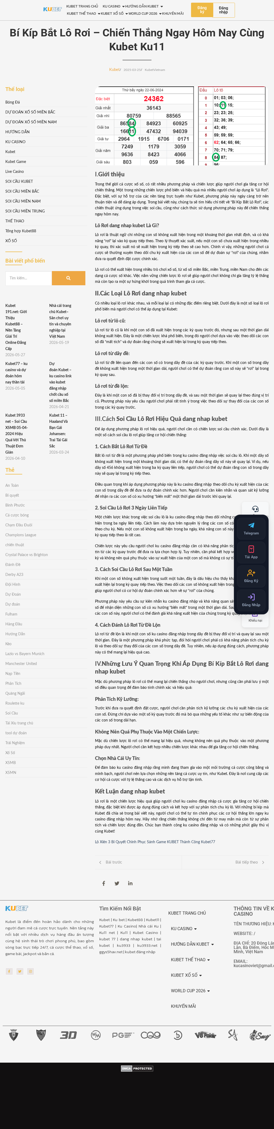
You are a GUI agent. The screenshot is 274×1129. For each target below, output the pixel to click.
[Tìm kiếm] (68, 278)
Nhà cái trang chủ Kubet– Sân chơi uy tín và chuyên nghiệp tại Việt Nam (60, 321)
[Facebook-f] (9, 971)
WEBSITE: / (244, 933)
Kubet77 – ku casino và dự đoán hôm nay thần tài (16, 373)
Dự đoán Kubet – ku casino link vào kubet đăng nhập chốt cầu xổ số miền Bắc (60, 382)
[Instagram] (31, 971)
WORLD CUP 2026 (142, 13)
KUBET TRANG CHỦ (82, 6)
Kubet (114, 70)
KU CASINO (111, 6)
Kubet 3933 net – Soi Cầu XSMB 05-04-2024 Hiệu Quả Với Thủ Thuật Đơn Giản (16, 434)
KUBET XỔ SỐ (112, 13)
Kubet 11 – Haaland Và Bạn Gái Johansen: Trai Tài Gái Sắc (58, 431)
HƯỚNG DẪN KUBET (142, 6)
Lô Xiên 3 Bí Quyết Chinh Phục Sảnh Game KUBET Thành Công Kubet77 (155, 842)
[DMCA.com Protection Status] (137, 1096)
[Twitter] (20, 971)
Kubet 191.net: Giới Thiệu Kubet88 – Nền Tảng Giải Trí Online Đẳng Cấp (16, 327)
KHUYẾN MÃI (173, 13)
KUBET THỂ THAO (81, 13)
